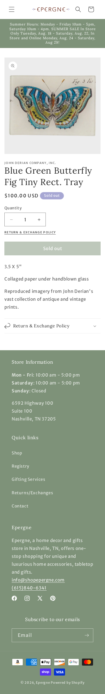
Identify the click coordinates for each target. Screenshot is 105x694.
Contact (20, 506)
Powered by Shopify (68, 683)
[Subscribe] (86, 635)
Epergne (43, 683)
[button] (11, 9)
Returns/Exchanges (32, 492)
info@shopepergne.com (38, 580)
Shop (17, 453)
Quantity (13, 208)
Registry (20, 466)
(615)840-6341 (29, 588)
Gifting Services (29, 479)
